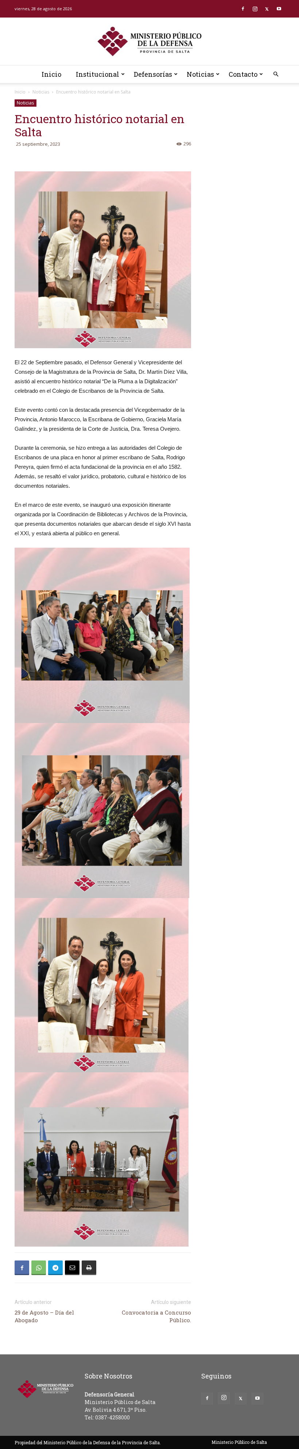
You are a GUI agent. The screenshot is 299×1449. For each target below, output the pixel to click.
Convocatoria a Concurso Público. (156, 1316)
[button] (275, 74)
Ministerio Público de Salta (239, 1442)
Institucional (97, 74)
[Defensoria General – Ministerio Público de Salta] (149, 41)
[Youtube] (278, 9)
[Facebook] (242, 9)
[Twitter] (266, 9)
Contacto (243, 74)
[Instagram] (254, 9)
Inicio (51, 74)
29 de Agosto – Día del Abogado (44, 1316)
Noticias (200, 74)
